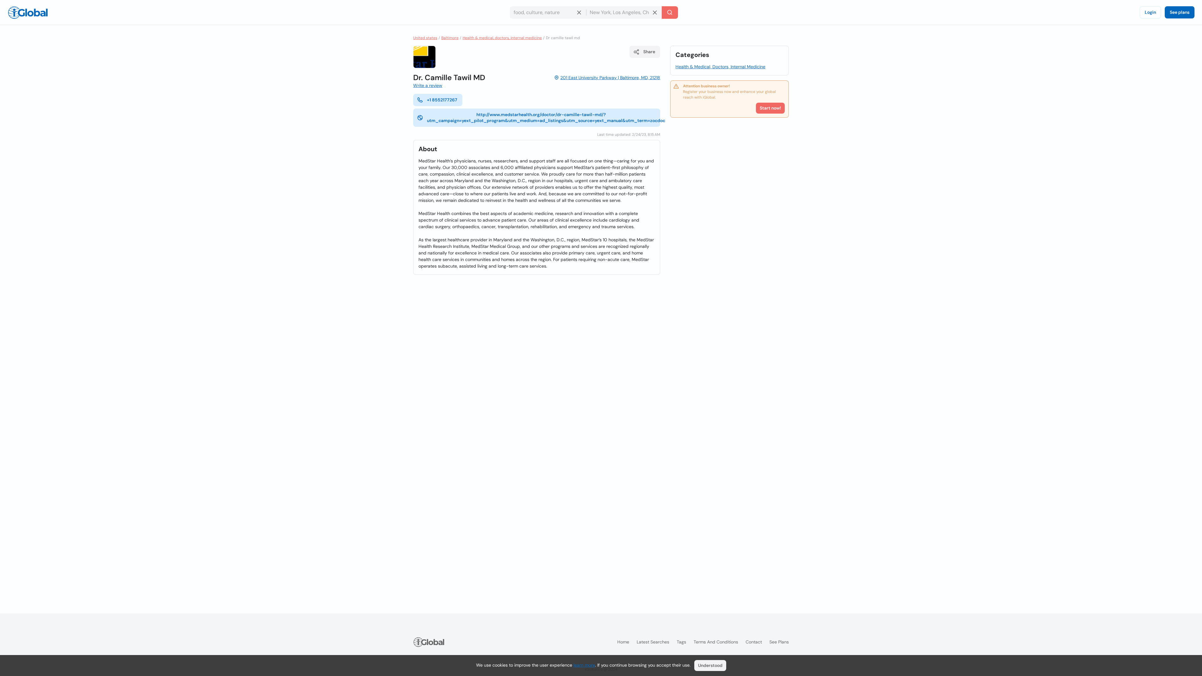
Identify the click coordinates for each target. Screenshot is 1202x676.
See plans (1179, 12)
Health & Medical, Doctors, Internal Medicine (720, 66)
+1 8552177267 (442, 100)
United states (425, 37)
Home (623, 642)
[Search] (670, 12)
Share (649, 51)
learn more (584, 665)
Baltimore (450, 37)
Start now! (770, 108)
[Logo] (28, 12)
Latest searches (653, 642)
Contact (754, 642)
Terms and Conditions (716, 642)
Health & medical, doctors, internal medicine (502, 37)
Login (1150, 12)
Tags (681, 642)
